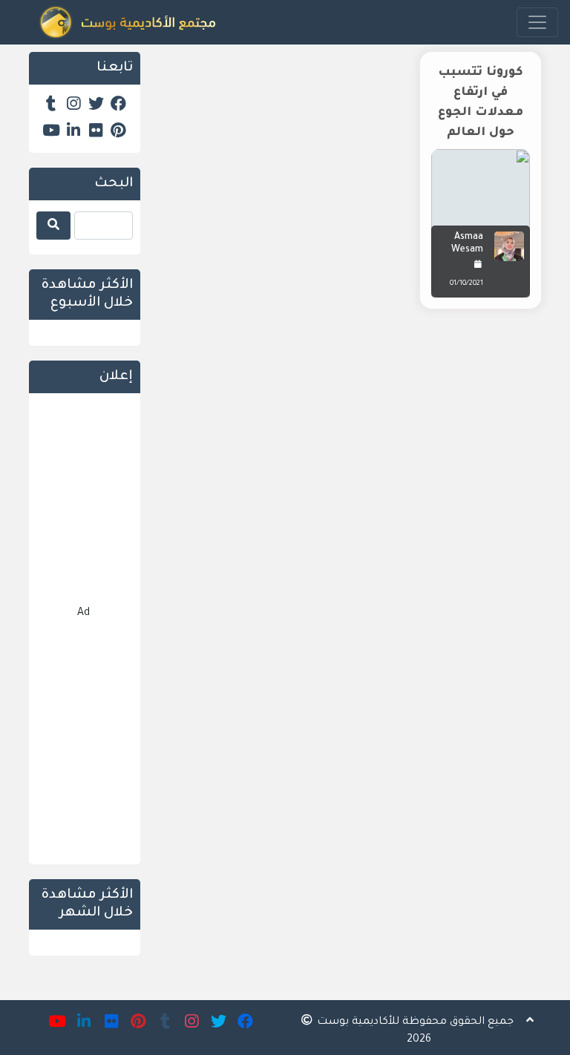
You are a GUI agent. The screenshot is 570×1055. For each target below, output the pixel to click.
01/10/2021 (466, 284)
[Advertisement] (352, 435)
